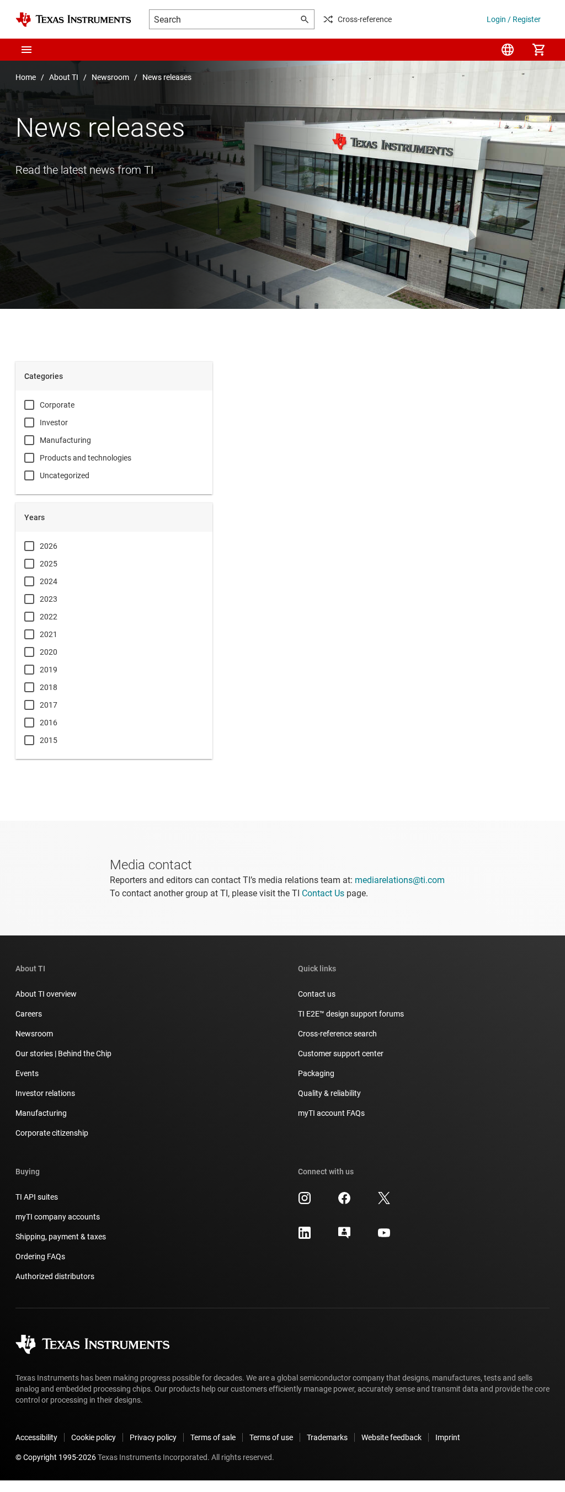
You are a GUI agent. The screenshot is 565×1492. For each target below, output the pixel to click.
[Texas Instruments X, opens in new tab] (384, 1201)
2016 (48, 722)
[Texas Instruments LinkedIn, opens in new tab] (304, 1236)
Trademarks (327, 1437)
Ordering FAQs (40, 1256)
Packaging (316, 1073)
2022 (48, 616)
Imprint (447, 1437)
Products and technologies (85, 457)
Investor (54, 422)
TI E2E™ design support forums (351, 1013)
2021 (48, 634)
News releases (166, 77)
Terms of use (271, 1437)
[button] (26, 50)
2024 (48, 581)
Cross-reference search (337, 1033)
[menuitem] (507, 50)
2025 (48, 563)
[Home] (73, 19)
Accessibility (36, 1437)
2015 (48, 740)
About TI (63, 77)
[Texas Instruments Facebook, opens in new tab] (344, 1201)
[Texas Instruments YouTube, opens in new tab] (384, 1236)
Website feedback (391, 1437)
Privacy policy (153, 1437)
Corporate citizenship (51, 1133)
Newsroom (110, 77)
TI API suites (36, 1196)
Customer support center (340, 1053)
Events (27, 1073)
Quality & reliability (329, 1093)
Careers (28, 1013)
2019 (48, 669)
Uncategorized (64, 475)
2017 (48, 704)
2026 (48, 546)
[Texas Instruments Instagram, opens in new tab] (304, 1201)
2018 (48, 687)
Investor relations (45, 1093)
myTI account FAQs (331, 1113)
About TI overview (46, 994)
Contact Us (323, 893)
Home (25, 77)
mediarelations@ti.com (400, 880)
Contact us (316, 994)
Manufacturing (65, 440)
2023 (48, 599)
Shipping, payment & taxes (60, 1236)
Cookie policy (93, 1437)
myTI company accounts (57, 1216)
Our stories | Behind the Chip (63, 1053)
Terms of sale (213, 1437)
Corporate (57, 404)
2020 (48, 652)
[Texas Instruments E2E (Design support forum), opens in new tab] (344, 1236)
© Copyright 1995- (55, 1457)
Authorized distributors (54, 1276)
